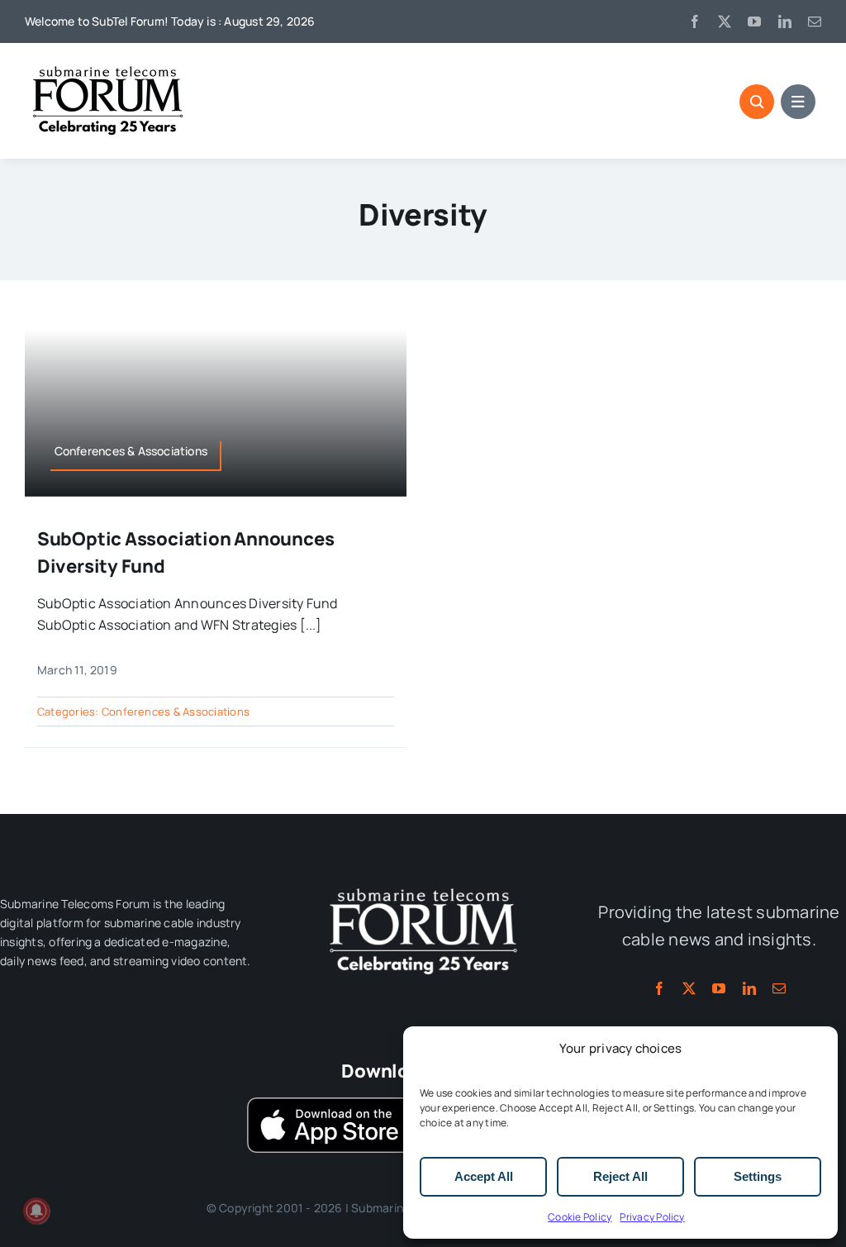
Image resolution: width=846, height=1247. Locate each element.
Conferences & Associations (176, 711)
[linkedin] (784, 21)
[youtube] (754, 21)
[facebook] (694, 21)
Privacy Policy (652, 1217)
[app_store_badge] (329, 1104)
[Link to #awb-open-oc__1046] (756, 101)
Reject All (620, 1176)
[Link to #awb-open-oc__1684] (798, 101)
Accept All (483, 1176)
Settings (758, 1176)
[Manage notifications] (36, 1210)
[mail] (814, 21)
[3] (423, 887)
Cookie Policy (579, 1217)
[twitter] (724, 21)
